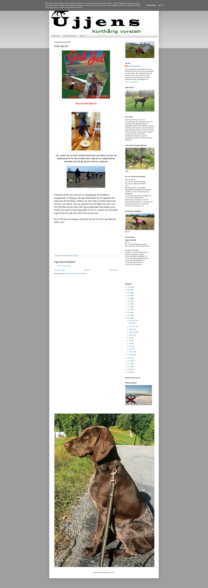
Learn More (151, 5)
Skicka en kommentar (64, 266)
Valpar (82, 36)
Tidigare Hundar (69, 36)
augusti (131, 335)
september (132, 332)
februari (131, 352)
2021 (129, 301)
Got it (160, 5)
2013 (129, 361)
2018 (129, 309)
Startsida (55, 36)
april (130, 346)
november (132, 326)
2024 (129, 293)
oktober (131, 329)
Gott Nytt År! (132, 323)
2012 (129, 364)
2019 (129, 307)
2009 (129, 372)
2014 (129, 358)
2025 (129, 290)
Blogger (111, 572)
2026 (129, 287)
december (132, 320)
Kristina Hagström (133, 66)
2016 (129, 315)
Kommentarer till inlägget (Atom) (76, 273)
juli (130, 338)
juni (130, 340)
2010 (129, 369)
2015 (129, 318)
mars (131, 349)
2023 (129, 295)
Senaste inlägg (60, 270)
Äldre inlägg (113, 270)
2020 (129, 304)
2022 (129, 298)
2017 (129, 312)
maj (130, 343)
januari (131, 354)
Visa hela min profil (131, 82)
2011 (129, 366)
